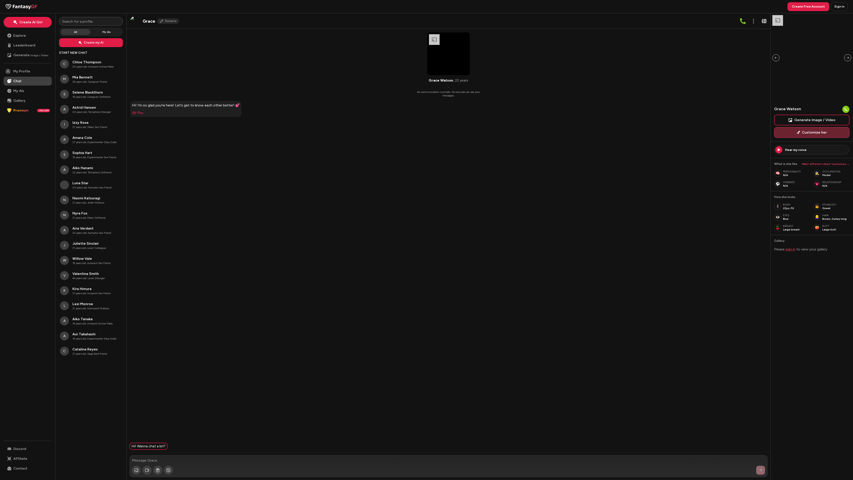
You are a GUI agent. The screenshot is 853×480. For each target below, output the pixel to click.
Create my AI (94, 42)
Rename (170, 21)
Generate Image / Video (814, 120)
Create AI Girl (30, 22)
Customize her (814, 132)
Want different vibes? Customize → (825, 164)
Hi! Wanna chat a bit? (148, 446)
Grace (149, 21)
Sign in (839, 6)
